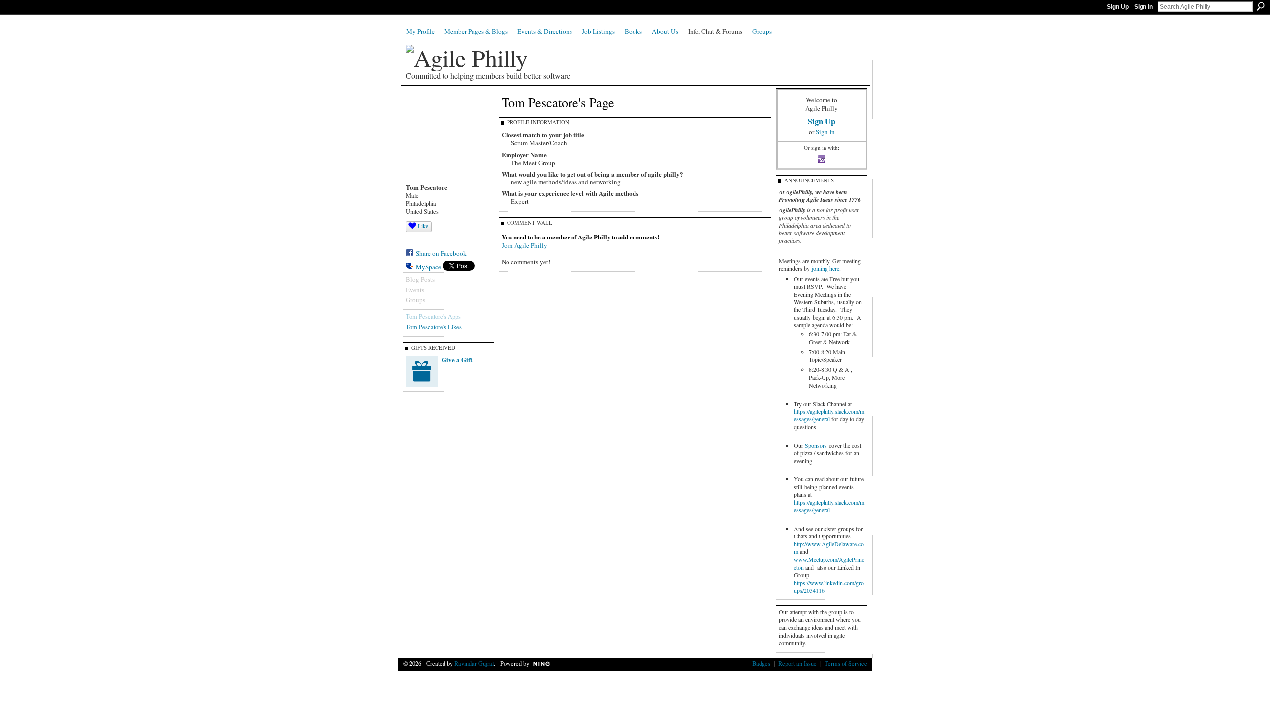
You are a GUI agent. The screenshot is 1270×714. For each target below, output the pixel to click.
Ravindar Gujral (474, 663)
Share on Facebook (441, 253)
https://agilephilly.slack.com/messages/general (829, 415)
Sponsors (816, 445)
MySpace (428, 266)
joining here (825, 268)
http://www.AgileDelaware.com (829, 548)
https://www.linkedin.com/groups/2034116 (829, 587)
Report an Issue (797, 663)
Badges (761, 663)
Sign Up (1118, 6)
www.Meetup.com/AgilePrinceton (829, 563)
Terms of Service (846, 663)
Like (423, 226)
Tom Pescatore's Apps (433, 316)
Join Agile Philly (524, 245)
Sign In (1143, 6)
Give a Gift (457, 359)
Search (1261, 6)
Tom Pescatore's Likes (434, 327)
